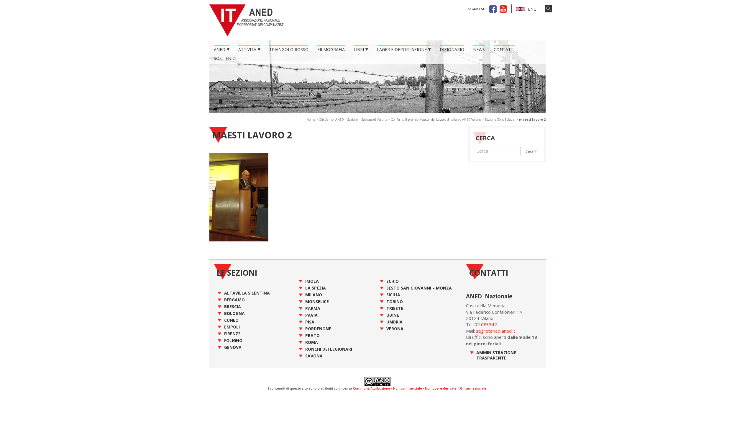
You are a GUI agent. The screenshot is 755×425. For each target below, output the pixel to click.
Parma (312, 308)
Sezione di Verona (374, 119)
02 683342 (486, 324)
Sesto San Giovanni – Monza (419, 288)
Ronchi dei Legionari (328, 349)
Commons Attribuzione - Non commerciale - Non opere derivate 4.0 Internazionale (419, 388)
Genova (233, 347)
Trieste (394, 308)
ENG (532, 9)
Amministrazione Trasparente (496, 355)
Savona (314, 356)
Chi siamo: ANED (331, 119)
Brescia (232, 306)
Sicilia (393, 295)
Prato (312, 335)
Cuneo (231, 320)
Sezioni (352, 119)
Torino (394, 301)
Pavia (311, 315)
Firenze (232, 333)
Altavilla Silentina (247, 293)
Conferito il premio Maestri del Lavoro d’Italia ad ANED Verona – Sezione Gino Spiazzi (453, 119)
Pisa (309, 322)
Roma (311, 342)
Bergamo (234, 300)
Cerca (529, 151)
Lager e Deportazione (402, 49)
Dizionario (452, 49)
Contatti (504, 49)
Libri (359, 49)
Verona (394, 328)
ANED (219, 49)
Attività (247, 49)
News (479, 49)
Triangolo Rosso (288, 49)
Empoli (232, 327)
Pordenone (318, 328)
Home (310, 119)
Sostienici (225, 58)
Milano (313, 295)
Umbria (394, 322)
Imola (312, 281)
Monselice (317, 301)
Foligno (233, 340)
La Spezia (315, 288)
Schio (392, 281)
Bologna (234, 313)
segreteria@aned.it (495, 331)
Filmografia (331, 49)
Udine (392, 315)
